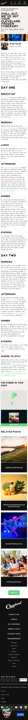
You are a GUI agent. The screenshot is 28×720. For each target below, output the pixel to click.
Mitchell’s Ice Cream (12, 299)
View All (14, 593)
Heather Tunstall (15, 44)
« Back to (9, 9)
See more (14, 425)
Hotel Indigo (11, 375)
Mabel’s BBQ (17, 330)
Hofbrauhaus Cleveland (12, 207)
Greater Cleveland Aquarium (9, 128)
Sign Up (23, 680)
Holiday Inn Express (7, 373)
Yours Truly (4, 97)
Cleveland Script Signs (8, 190)
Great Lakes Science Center (11, 167)
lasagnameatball (6, 38)
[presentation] (14, 418)
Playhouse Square (18, 61)
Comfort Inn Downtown (16, 371)
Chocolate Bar (5, 152)
